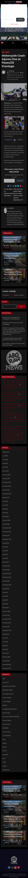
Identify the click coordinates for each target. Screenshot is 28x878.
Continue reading (14, 24)
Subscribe (20, 19)
